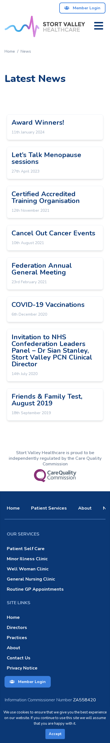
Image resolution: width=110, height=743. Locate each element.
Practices (17, 638)
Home (10, 51)
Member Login (86, 8)
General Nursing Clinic (31, 579)
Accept (55, 734)
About (85, 508)
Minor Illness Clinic (27, 559)
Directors (17, 627)
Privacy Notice (22, 668)
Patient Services (49, 508)
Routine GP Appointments (35, 589)
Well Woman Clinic (28, 569)
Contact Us (18, 658)
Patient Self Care (26, 549)
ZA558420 (50, 700)
